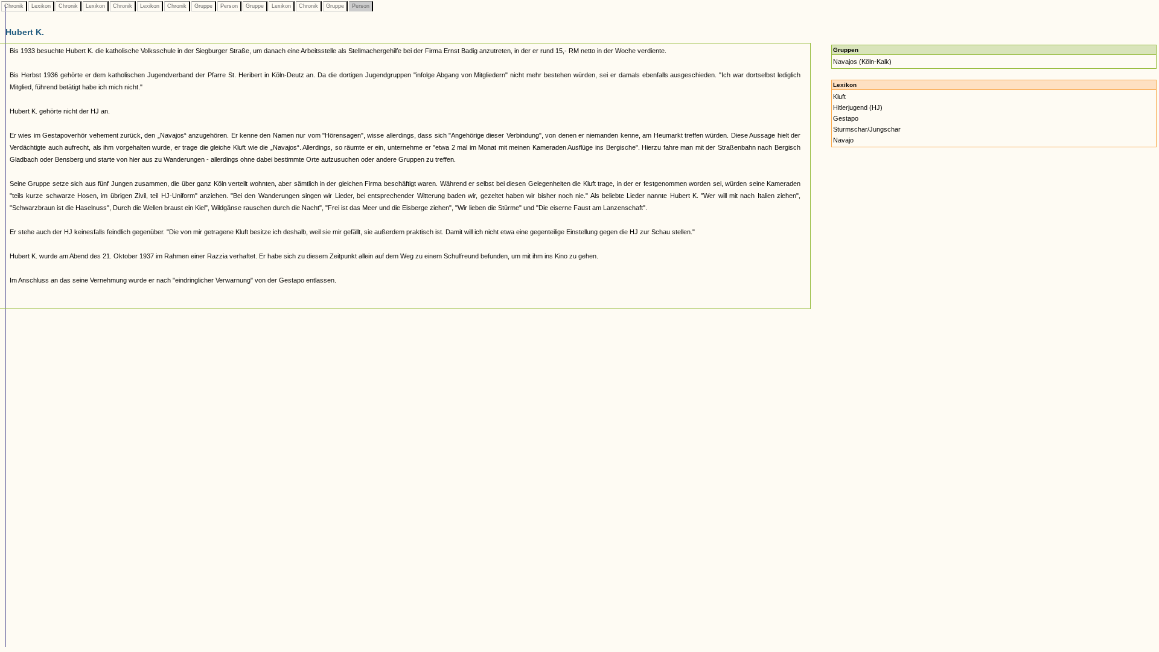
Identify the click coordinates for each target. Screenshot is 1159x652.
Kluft (839, 96)
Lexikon (41, 6)
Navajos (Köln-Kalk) (862, 61)
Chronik (13, 6)
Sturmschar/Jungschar (867, 129)
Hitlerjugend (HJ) (858, 107)
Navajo (843, 140)
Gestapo (845, 118)
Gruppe (203, 6)
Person (229, 6)
